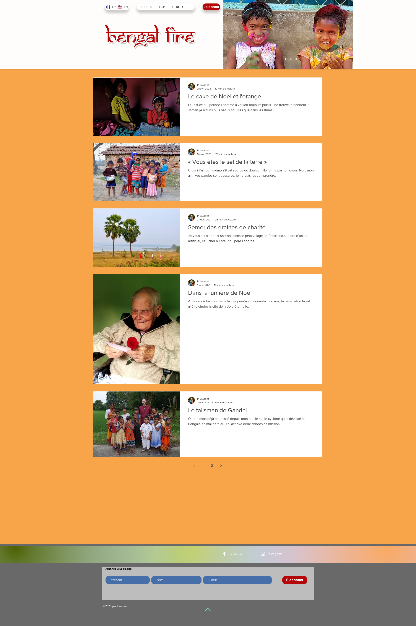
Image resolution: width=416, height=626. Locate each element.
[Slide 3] (296, 59)
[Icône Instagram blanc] (263, 553)
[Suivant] (347, 34)
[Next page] (221, 465)
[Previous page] (194, 465)
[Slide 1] (285, 59)
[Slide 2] (290, 59)
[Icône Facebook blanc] (224, 554)
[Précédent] (234, 34)
